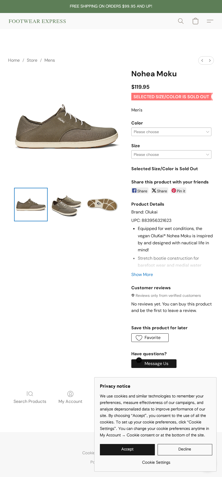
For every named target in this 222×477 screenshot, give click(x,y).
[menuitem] (202, 60)
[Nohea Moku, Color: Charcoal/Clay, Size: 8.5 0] (31, 204)
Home (14, 60)
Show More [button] (142, 274)
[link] (156, 460)
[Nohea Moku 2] (102, 204)
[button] (37, 21)
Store (32, 60)
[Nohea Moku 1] (66, 204)
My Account (70, 401)
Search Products (30, 401)
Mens (49, 60)
